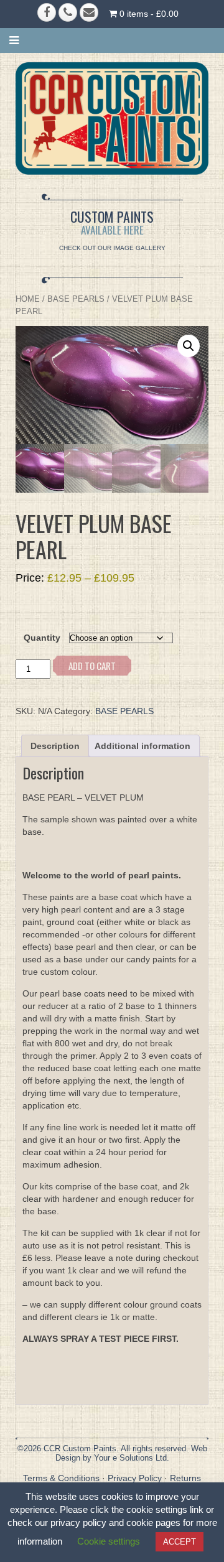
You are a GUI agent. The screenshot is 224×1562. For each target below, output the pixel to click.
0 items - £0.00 (148, 14)
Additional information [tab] (142, 746)
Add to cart (92, 665)
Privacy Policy (135, 1478)
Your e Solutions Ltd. (131, 1457)
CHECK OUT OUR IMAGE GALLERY (112, 247)
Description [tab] (55, 746)
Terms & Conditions (61, 1478)
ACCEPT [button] (179, 1541)
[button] (188, 346)
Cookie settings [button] (108, 1541)
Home (28, 299)
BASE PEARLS (76, 299)
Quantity (42, 638)
